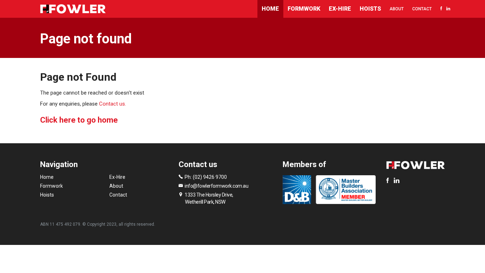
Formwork (304, 8)
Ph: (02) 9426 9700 (206, 177)
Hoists (370, 8)
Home (270, 8)
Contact (422, 8)
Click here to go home (79, 120)
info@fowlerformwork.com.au (216, 186)
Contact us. (112, 104)
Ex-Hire (340, 8)
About (396, 8)
